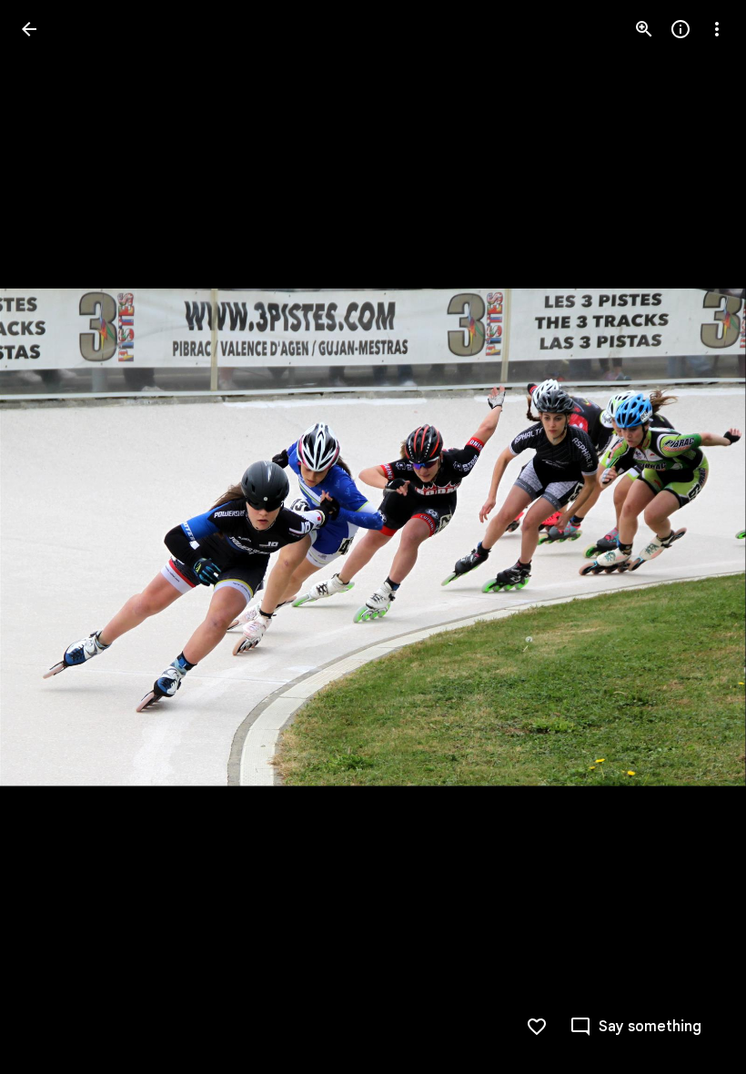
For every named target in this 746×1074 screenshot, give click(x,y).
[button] (50, 537)
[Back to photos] (29, 29)
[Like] (537, 1027)
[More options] (717, 29)
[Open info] (680, 29)
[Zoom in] (644, 29)
